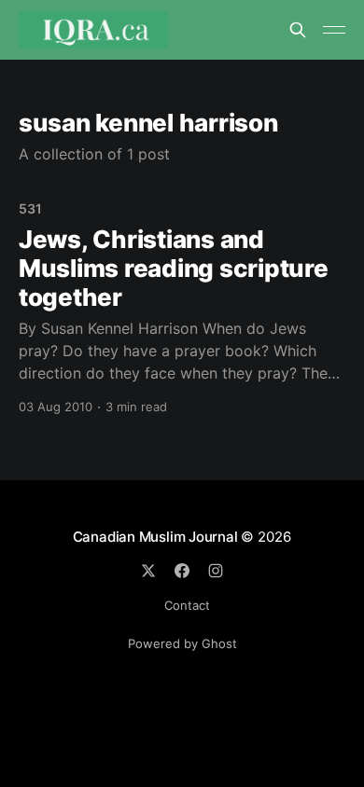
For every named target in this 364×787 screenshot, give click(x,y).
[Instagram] (215, 570)
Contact (187, 605)
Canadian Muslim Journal (157, 536)
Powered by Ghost (182, 643)
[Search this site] (298, 30)
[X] (148, 570)
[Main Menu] (334, 30)
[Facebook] (182, 570)
